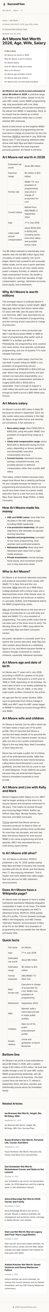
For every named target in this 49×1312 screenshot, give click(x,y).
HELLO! (6, 609)
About (15, 10)
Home (4, 20)
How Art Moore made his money (18, 66)
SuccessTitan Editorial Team (16, 29)
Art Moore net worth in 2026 (16, 55)
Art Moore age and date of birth (18, 74)
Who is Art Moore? (12, 70)
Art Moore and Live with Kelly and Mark (21, 82)
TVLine (5, 822)
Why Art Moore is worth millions (18, 59)
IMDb (15, 587)
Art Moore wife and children (16, 78)
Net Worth (6, 10)
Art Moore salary (11, 62)
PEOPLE (16, 136)
